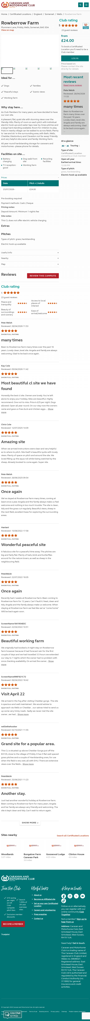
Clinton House (76, 854)
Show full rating (10, 334)
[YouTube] (82, 896)
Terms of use (33, 1011)
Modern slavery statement (77, 1011)
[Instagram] (70, 896)
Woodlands (7, 854)
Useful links (39, 889)
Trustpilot (5, 934)
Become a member (13, 924)
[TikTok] (63, 900)
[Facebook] (63, 896)
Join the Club (11, 889)
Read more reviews (73, 85)
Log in (74, 58)
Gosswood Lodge (55, 854)
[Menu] (86, 4)
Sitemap (64, 1011)
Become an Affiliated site (44, 899)
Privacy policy (55, 1011)
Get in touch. (79, 943)
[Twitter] (76, 896)
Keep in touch (71, 889)
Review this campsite (43, 275)
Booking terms (44, 1011)
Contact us (38, 918)
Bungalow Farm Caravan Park (32, 856)
